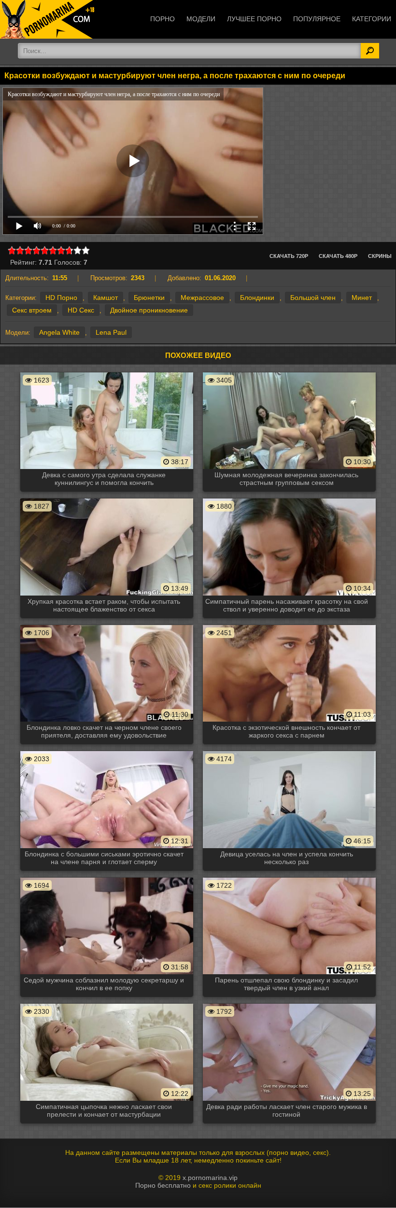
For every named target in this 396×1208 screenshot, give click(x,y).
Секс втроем (32, 310)
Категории (371, 19)
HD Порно (61, 297)
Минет (362, 297)
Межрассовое (202, 297)
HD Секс (81, 310)
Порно (162, 19)
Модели (200, 19)
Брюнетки (149, 297)
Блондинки (257, 297)
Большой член (313, 297)
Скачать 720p (288, 256)
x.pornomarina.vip (210, 1177)
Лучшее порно (254, 19)
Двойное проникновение (149, 310)
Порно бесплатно (163, 1185)
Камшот (105, 297)
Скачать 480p (338, 256)
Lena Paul (111, 332)
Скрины (380, 256)
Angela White (59, 332)
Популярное (316, 19)
